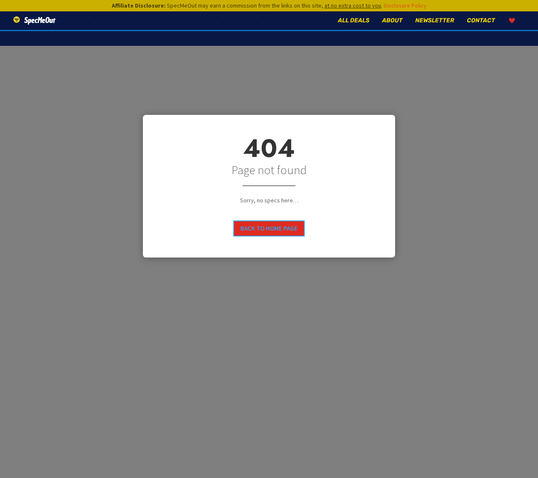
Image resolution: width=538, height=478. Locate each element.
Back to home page (269, 228)
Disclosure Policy (405, 5)
